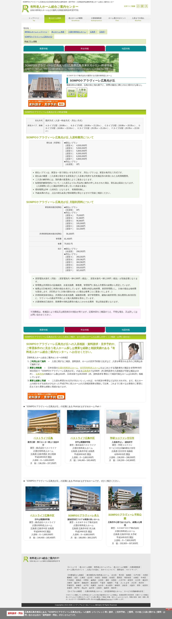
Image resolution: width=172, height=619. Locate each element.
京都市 (69, 588)
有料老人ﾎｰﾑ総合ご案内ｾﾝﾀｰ (45, 559)
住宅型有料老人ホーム (90, 368)
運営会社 (120, 570)
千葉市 (102, 583)
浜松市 (124, 585)
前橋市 (78, 585)
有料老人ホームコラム (102, 567)
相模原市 (85, 583)
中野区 (86, 580)
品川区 (90, 578)
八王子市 (122, 580)
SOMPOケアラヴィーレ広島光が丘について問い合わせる (47, 103)
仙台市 (100, 585)
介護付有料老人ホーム (68, 368)
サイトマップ (131, 570)
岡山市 (84, 588)
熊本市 (114, 588)
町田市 (130, 580)
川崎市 (69, 583)
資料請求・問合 (15, 613)
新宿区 (104, 578)
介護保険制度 (135, 567)
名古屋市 (109, 585)
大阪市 (132, 585)
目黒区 (114, 580)
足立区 (114, 575)
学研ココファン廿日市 (122, 438)
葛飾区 (69, 578)
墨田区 (119, 578)
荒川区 (121, 575)
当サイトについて (108, 570)
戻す (142, 6)
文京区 (100, 580)
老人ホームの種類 (121, 567)
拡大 (146, 6)
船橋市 (110, 583)
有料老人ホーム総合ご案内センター (54, 8)
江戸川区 (137, 575)
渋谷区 (97, 578)
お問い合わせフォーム (104, 599)
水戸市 (86, 585)
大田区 (145, 575)
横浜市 (145, 580)
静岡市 (117, 585)
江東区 (82, 578)
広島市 (99, 588)
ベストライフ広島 (43, 438)
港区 (107, 580)
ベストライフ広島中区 (83, 438)
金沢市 (91, 588)
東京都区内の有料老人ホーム (98, 575)
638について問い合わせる (46, 396)
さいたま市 (124, 583)
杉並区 (112, 578)
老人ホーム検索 (86, 567)
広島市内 (40, 374)
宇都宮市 (70, 585)
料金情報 (85, 48)
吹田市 (145, 585)
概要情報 (44, 48)
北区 (76, 578)
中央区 (143, 578)
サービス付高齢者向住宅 (133, 591)
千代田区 (70, 580)
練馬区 (93, 580)
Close (169, 609)
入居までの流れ (93, 570)
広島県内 (86, 371)
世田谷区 (127, 578)
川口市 (134, 583)
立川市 (137, 580)
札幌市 (93, 585)
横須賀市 (94, 583)
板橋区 (128, 575)
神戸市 (77, 588)
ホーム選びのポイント (75, 570)
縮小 (138, 6)
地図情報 (126, 48)
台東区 (136, 578)
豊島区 (78, 580)
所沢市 (141, 583)
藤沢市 (77, 583)
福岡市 (106, 588)
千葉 (116, 583)
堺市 (138, 585)
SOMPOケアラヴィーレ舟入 (83, 515)
